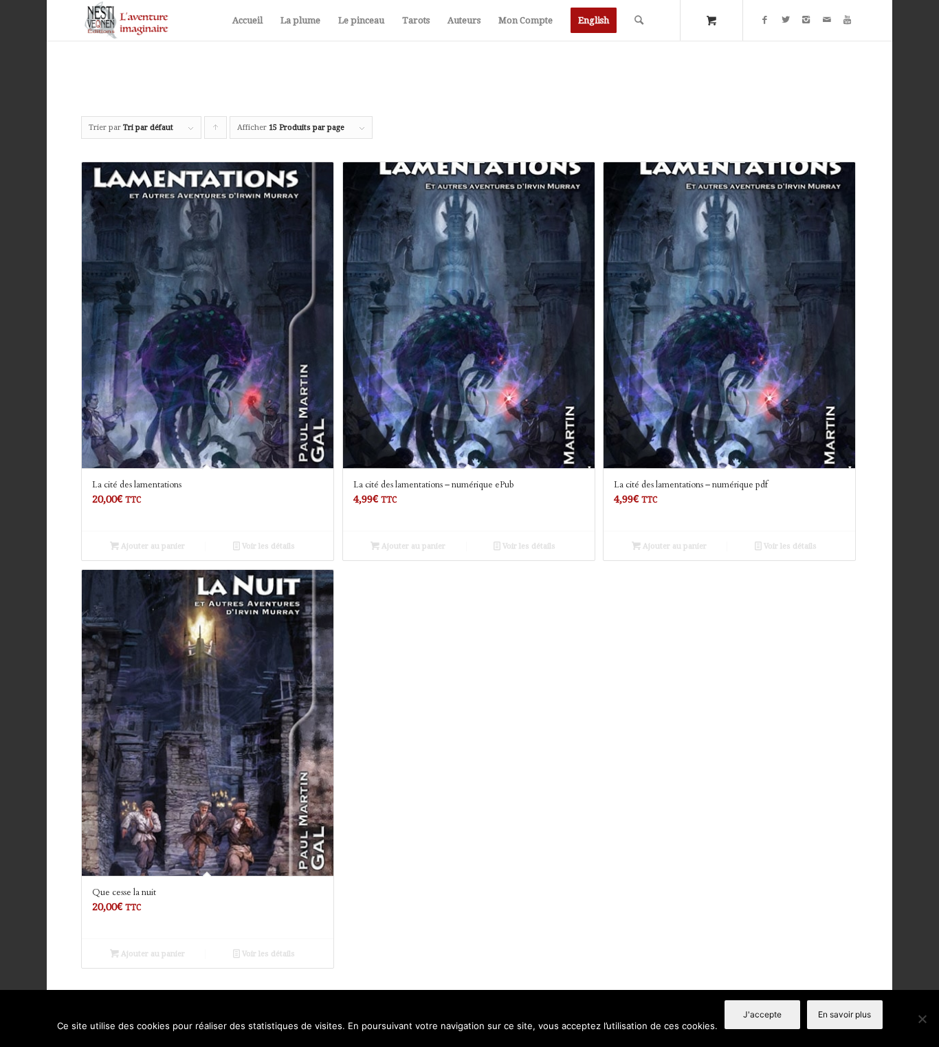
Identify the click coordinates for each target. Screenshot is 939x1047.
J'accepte (762, 1014)
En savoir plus (844, 1014)
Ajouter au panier (152, 546)
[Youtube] (847, 20)
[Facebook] (765, 20)
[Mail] (827, 20)
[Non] (922, 1019)
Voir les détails (267, 546)
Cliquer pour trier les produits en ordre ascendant (216, 131)
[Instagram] (806, 20)
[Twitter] (785, 20)
